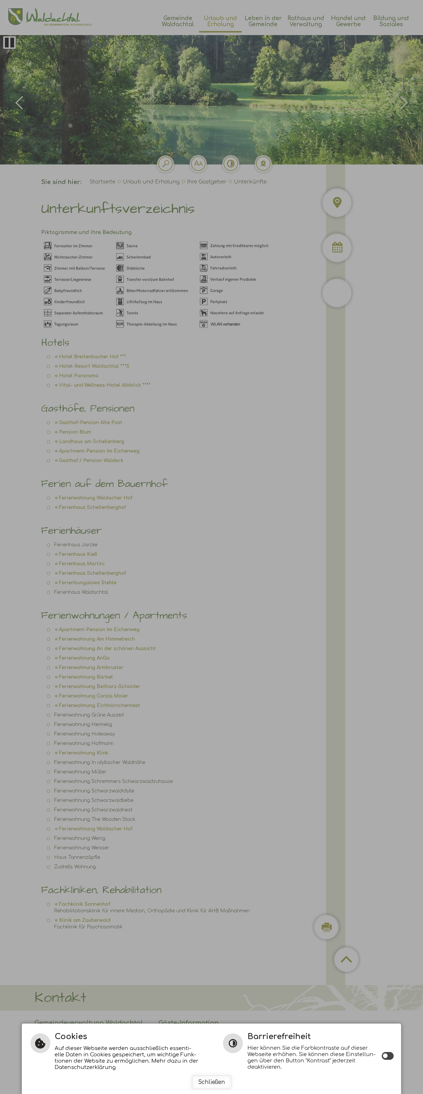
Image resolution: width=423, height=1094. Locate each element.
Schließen (211, 1082)
